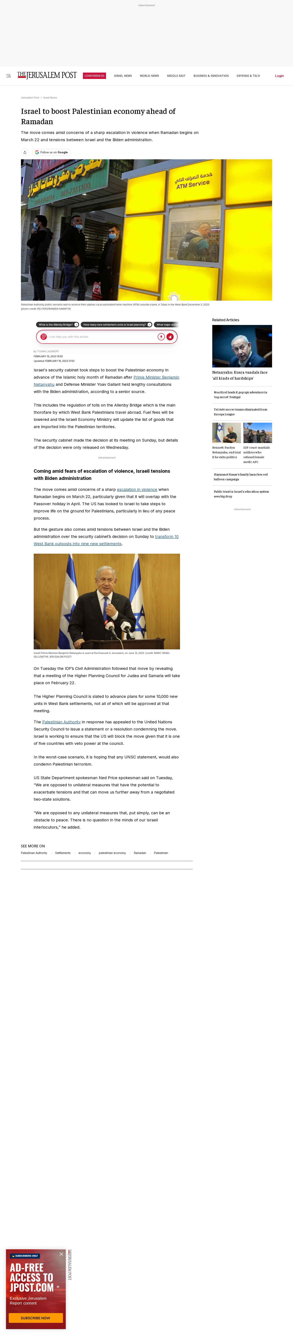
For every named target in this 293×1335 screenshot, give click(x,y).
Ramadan (140, 853)
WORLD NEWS (149, 75)
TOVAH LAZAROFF (48, 351)
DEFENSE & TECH (248, 75)
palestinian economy (112, 853)
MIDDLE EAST (176, 75)
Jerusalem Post (30, 97)
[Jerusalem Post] (44, 75)
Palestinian (161, 853)
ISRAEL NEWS (123, 75)
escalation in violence (137, 489)
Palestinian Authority (61, 722)
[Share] (25, 152)
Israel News (50, 97)
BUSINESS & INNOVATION (211, 75)
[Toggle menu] (8, 75)
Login (279, 76)
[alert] (36, 1289)
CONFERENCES (94, 75)
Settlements (63, 853)
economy (85, 853)
